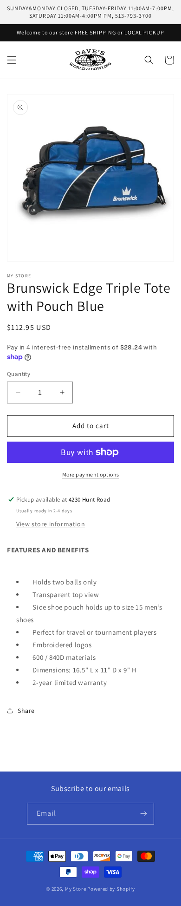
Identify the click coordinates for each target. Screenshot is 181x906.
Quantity (18, 374)
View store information (50, 524)
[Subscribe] (143, 814)
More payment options (90, 474)
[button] (11, 60)
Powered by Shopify (111, 889)
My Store (75, 889)
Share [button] (26, 710)
